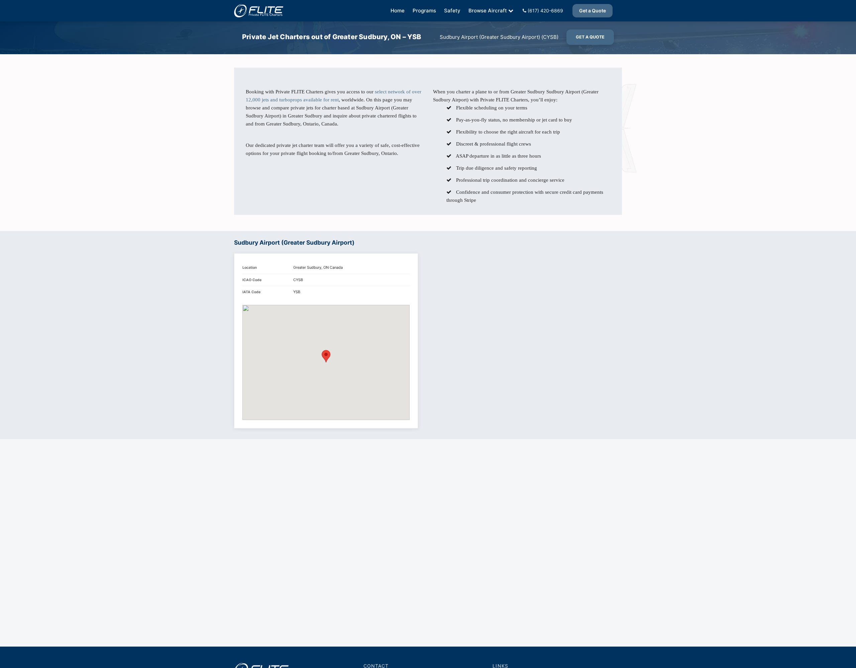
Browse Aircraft (487, 10)
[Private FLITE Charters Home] (258, 10)
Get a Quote (592, 10)
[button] (326, 356)
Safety (452, 10)
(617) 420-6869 (544, 10)
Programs (424, 10)
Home (398, 10)
